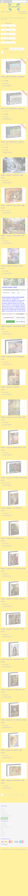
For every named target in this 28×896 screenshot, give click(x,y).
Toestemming (6, 292)
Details (13, 292)
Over (18, 292)
